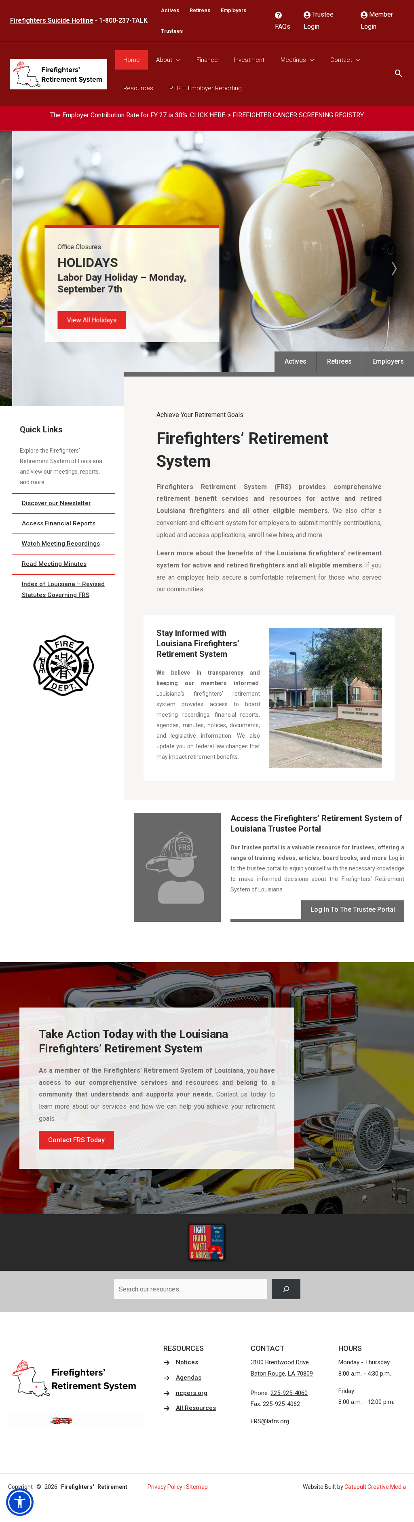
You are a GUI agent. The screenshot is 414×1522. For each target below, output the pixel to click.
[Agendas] (182, 1378)
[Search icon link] (399, 74)
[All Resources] (189, 1408)
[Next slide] (393, 268)
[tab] (198, 400)
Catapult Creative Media (375, 1487)
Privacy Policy (165, 1487)
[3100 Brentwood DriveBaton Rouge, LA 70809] (282, 1368)
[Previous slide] (21, 268)
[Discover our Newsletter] (63, 503)
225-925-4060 (289, 1393)
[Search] (286, 1289)
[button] (79, 320)
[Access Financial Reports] (63, 523)
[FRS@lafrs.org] (270, 1421)
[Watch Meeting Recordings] (63, 544)
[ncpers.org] (185, 1393)
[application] (176, 60)
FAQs (282, 26)
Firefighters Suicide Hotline (51, 20)
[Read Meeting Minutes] (63, 564)
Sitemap (197, 1487)
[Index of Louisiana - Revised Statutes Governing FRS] (63, 590)
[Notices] (180, 1362)
